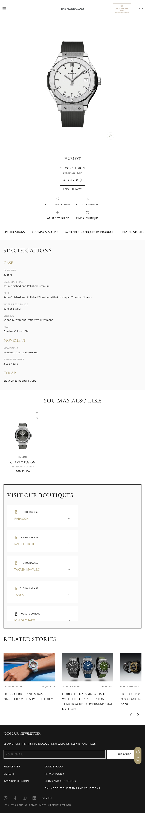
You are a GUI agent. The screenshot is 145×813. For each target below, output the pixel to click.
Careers (9, 773)
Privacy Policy (54, 773)
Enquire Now (72, 189)
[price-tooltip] (80, 180)
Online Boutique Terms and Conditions (72, 788)
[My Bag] (138, 751)
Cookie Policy (54, 766)
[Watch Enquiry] (138, 759)
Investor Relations (17, 781)
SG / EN (47, 798)
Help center (12, 766)
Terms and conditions (60, 781)
